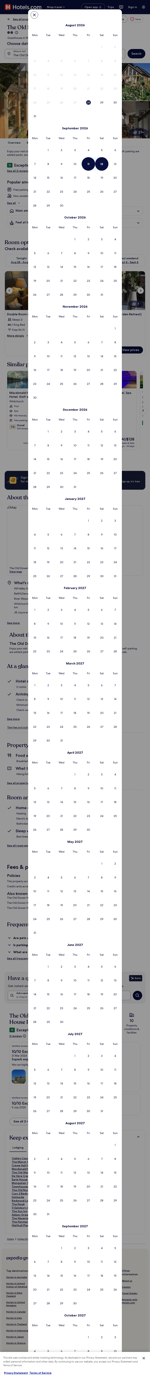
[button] (102, 47)
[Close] (143, 1358)
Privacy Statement (16, 1372)
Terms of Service (40, 1372)
